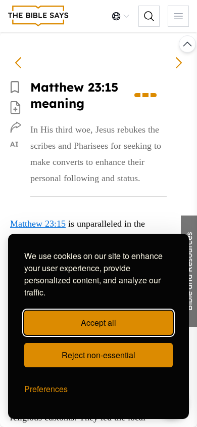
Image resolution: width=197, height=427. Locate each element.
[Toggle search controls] (149, 16)
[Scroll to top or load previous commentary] (187, 44)
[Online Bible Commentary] (38, 16)
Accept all (98, 322)
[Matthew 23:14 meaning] (18, 63)
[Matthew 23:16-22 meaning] (179, 63)
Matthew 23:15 (38, 224)
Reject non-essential (98, 355)
